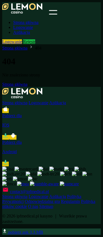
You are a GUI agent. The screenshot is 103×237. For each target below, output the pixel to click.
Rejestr (29, 41)
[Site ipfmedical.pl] (25, 13)
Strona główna (25, 22)
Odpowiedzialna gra (42, 201)
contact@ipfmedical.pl (29, 191)
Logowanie (23, 27)
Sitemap (46, 206)
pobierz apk (25, 232)
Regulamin (70, 201)
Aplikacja (21, 32)
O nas (33, 206)
